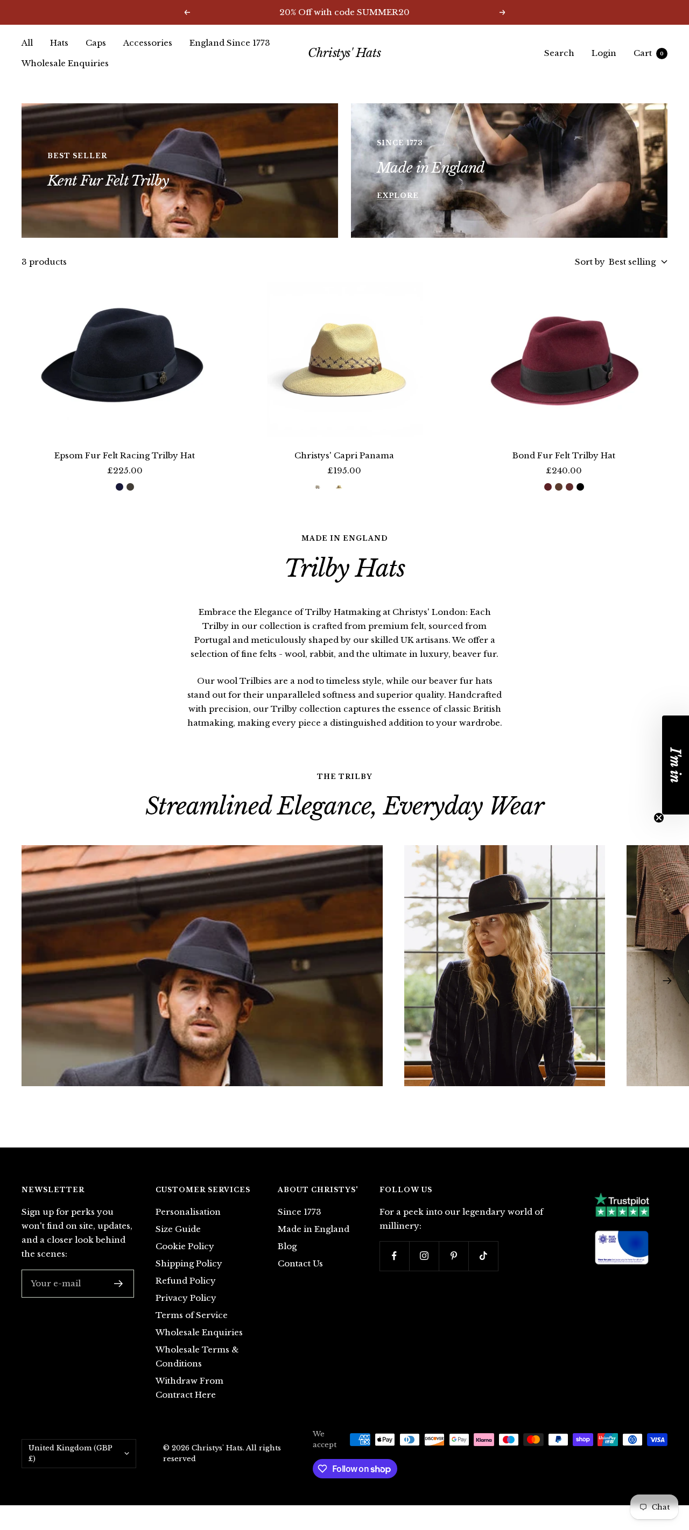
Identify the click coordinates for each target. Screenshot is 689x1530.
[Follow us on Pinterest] (453, 1256)
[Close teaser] (658, 817)
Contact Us (300, 1263)
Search (559, 53)
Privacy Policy (186, 1298)
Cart (649, 53)
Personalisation (188, 1212)
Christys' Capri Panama (344, 455)
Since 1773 (299, 1212)
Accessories (147, 43)
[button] (675, 765)
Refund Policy (186, 1281)
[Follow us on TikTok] (483, 1256)
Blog (287, 1246)
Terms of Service (192, 1315)
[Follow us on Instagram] (424, 1256)
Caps (96, 43)
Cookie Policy (185, 1246)
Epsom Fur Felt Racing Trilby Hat (124, 455)
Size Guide (178, 1229)
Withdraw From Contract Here (189, 1388)
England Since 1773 (229, 43)
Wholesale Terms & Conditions (197, 1356)
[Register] (118, 1283)
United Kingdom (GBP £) (71, 1453)
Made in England (313, 1229)
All (27, 43)
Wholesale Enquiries (65, 63)
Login (604, 53)
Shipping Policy (189, 1263)
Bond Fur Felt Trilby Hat (563, 455)
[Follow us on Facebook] (394, 1256)
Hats (59, 43)
